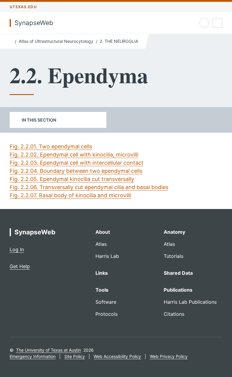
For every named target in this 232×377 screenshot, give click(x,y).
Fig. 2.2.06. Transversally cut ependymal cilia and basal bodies (89, 187)
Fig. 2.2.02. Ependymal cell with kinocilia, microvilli (74, 154)
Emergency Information (33, 356)
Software (105, 302)
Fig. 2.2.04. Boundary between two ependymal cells (76, 171)
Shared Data (178, 273)
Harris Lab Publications (190, 302)
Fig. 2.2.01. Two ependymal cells (51, 146)
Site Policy (74, 356)
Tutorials (173, 256)
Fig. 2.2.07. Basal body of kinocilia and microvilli (70, 195)
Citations (174, 314)
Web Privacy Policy (169, 356)
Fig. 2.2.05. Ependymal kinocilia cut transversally (72, 179)
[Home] (11, 41)
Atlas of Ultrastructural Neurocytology (56, 41)
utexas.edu (23, 7)
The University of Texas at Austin (48, 350)
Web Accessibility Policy (117, 356)
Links (101, 273)
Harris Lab (107, 256)
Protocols (106, 314)
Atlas (101, 244)
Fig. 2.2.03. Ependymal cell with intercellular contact (76, 163)
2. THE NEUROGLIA (119, 41)
